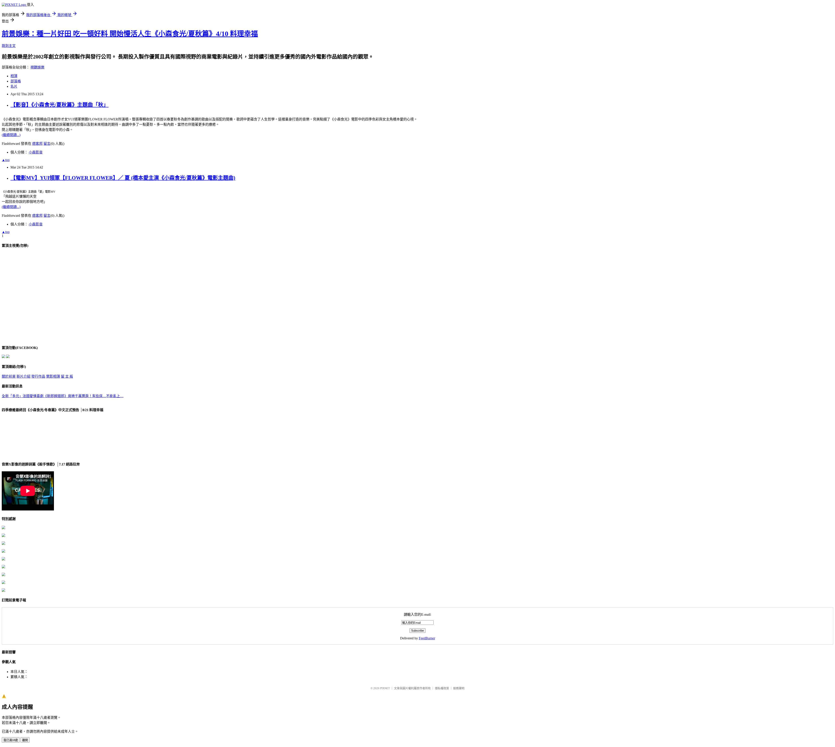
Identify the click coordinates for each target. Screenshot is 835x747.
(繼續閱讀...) (11, 135)
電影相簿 (53, 376)
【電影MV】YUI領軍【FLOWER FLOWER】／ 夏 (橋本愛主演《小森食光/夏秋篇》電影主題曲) (122, 178)
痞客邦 (37, 143)
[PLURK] (8, 357)
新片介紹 (23, 376)
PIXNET (385, 688)
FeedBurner (427, 638)
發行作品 (38, 376)
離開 (25, 740)
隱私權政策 (442, 688)
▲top (6, 160)
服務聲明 (458, 688)
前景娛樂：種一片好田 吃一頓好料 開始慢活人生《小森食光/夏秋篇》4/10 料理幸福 (130, 34)
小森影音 (36, 152)
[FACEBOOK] (3, 357)
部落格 (15, 81)
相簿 (13, 76)
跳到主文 (9, 46)
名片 (13, 86)
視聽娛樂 (37, 67)
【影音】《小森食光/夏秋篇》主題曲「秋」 (59, 105)
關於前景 (9, 376)
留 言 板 (67, 376)
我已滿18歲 (10, 740)
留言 (46, 143)
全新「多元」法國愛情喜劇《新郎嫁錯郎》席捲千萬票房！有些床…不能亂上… (63, 396)
